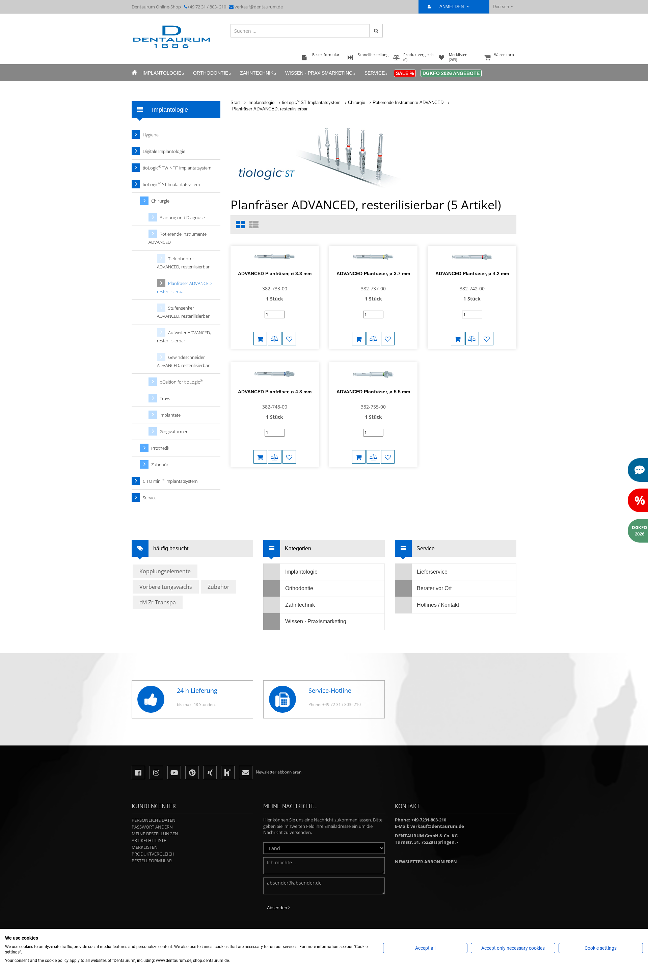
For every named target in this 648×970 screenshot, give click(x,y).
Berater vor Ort (434, 588)
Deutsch (501, 6)
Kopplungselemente (165, 571)
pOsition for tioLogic (181, 381)
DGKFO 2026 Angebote (451, 73)
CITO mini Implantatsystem (170, 481)
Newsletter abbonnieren (426, 862)
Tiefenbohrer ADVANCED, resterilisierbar (183, 263)
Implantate (170, 415)
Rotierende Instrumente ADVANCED (408, 102)
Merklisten (145, 847)
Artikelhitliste (149, 840)
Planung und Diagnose (182, 217)
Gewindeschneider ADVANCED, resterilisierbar (183, 361)
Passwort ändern (152, 827)
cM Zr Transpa (157, 602)
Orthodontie (210, 73)
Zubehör (159, 465)
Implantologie (161, 73)
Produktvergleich (153, 854)
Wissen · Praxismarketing (319, 73)
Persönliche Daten (154, 820)
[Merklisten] (289, 338)
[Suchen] (376, 30)
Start (235, 102)
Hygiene (151, 135)
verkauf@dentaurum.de (259, 7)
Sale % (405, 73)
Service (374, 73)
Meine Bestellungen (155, 834)
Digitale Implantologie (164, 151)
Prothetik (160, 448)
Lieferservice (432, 572)
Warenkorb (504, 54)
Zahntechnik (256, 73)
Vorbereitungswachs (165, 587)
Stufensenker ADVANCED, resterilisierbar (183, 312)
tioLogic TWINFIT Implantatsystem (177, 167)
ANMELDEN (452, 6)
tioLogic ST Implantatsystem (311, 102)
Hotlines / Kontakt (438, 605)
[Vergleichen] (274, 338)
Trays (165, 398)
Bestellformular (152, 861)
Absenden (277, 908)
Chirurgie (356, 102)
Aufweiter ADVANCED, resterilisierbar (184, 337)
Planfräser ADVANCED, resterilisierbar (269, 108)
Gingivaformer (174, 431)
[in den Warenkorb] (260, 338)
